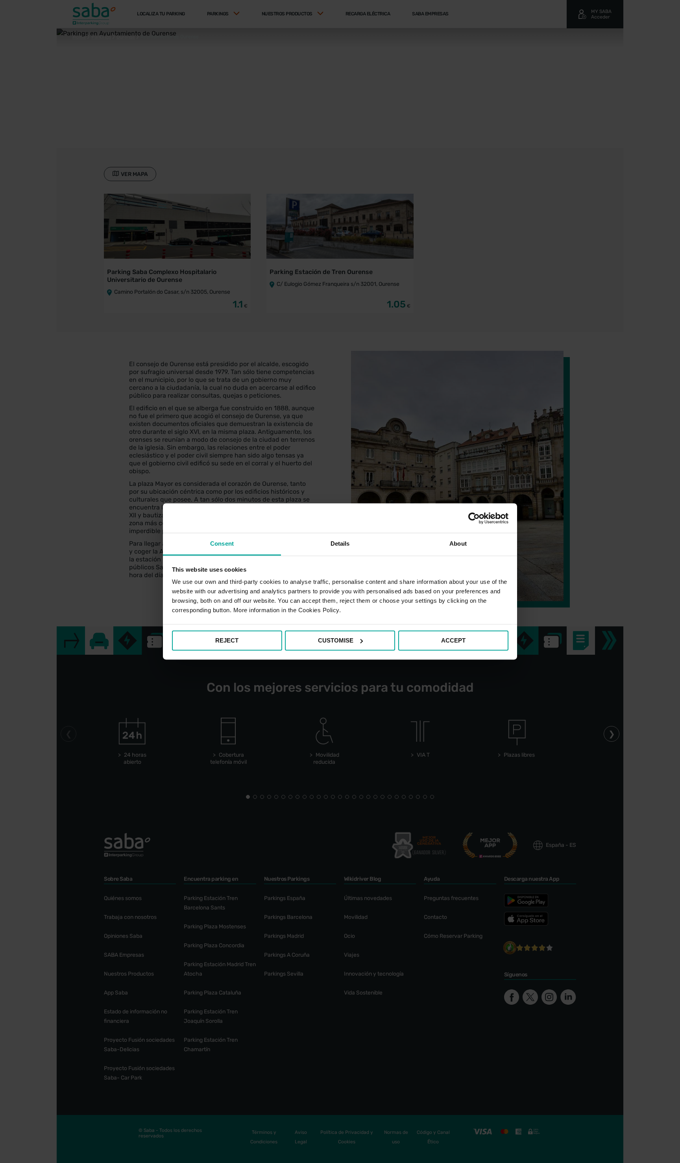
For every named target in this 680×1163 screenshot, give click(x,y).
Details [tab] (340, 543)
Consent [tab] (222, 543)
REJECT (226, 640)
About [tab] (458, 543)
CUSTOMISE (335, 640)
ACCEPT (453, 640)
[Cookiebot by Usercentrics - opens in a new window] (474, 518)
